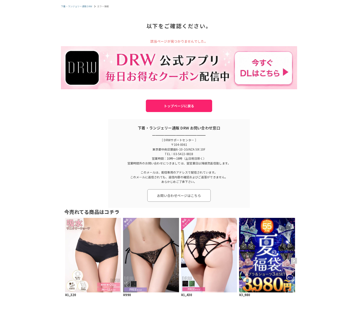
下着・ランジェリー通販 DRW (76, 6)
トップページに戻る (179, 105)
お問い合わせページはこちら (179, 195)
